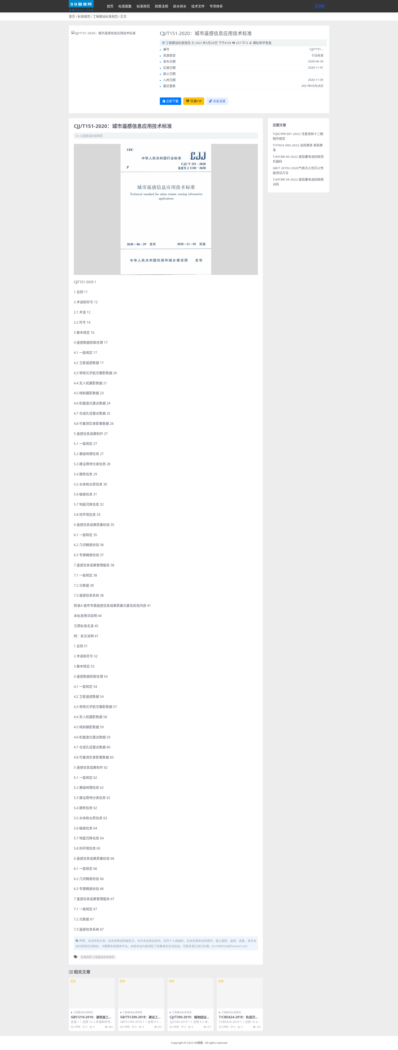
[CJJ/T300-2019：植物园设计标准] (190, 993)
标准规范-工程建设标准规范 (97, 957)
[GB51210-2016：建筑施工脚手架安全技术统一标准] (92, 993)
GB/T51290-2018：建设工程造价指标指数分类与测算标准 (140, 1019)
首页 (110, 6)
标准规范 (143, 6)
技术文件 (198, 6)
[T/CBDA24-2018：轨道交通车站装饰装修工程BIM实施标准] (240, 993)
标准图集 (125, 6)
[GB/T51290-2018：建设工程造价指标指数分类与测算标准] (141, 993)
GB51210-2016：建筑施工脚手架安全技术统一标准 (91, 1019)
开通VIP (195, 101)
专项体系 (216, 6)
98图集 (198, 1043)
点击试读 (219, 101)
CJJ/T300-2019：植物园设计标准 (190, 1019)
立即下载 (172, 101)
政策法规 (161, 6)
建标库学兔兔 (262, 43)
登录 (321, 6)
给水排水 (179, 6)
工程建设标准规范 (105, 16)
